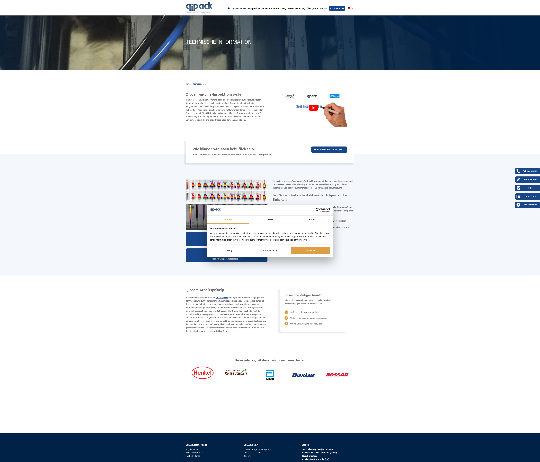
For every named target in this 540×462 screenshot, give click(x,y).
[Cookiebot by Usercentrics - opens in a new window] (318, 210)
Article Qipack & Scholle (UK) (315, 459)
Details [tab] (270, 219)
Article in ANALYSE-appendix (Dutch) (319, 452)
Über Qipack (312, 8)
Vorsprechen (254, 8)
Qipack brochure (309, 456)
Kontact (323, 8)
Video (531, 188)
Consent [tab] (228, 219)
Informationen (337, 8)
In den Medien (530, 205)
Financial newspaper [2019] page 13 (319, 449)
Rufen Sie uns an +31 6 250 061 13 (329, 149)
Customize (268, 250)
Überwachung (279, 8)
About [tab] (312, 219)
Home (188, 84)
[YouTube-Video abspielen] (313, 108)
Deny (229, 250)
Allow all (310, 250)
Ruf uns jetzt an (530, 171)
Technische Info (238, 8)
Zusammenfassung (296, 8)
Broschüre (531, 196)
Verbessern (266, 8)
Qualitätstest (222, 298)
